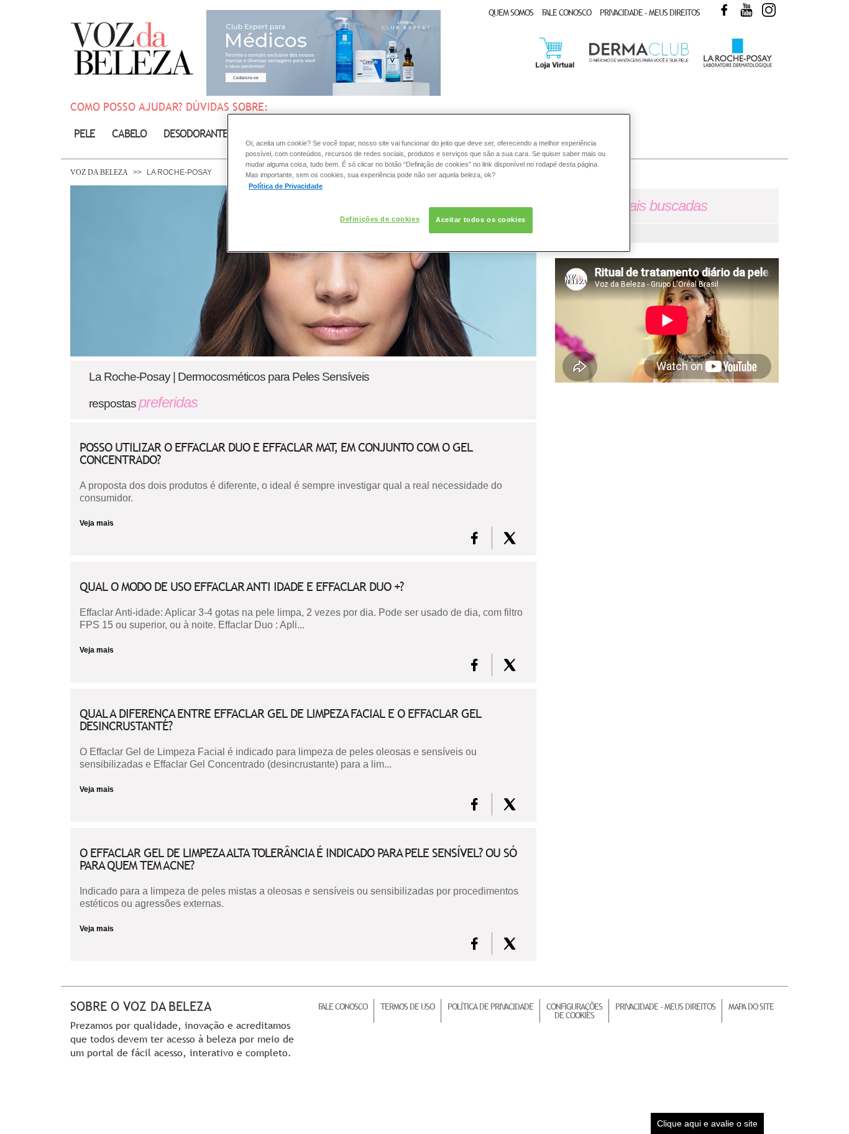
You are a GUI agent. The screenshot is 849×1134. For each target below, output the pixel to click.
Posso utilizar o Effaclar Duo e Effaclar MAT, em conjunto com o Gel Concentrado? (276, 453)
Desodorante (195, 133)
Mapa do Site (751, 1006)
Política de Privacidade (490, 1006)
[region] (429, 182)
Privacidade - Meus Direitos (650, 12)
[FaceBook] (474, 538)
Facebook (724, 10)
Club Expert (323, 53)
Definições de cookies (380, 219)
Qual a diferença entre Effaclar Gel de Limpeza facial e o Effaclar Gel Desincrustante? (280, 719)
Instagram (769, 10)
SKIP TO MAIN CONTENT (113, 4)
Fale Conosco (566, 12)
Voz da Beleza (99, 172)
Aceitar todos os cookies (481, 219)
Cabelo (129, 133)
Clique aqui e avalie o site (707, 1123)
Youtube (746, 10)
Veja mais (97, 523)
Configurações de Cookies (574, 1011)
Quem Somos (511, 12)
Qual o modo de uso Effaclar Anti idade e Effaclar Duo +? (241, 586)
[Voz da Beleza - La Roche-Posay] (737, 67)
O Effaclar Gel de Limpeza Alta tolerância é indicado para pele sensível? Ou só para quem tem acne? (298, 859)
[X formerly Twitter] (509, 538)
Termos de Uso (407, 1006)
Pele (84, 133)
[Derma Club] (639, 61)
